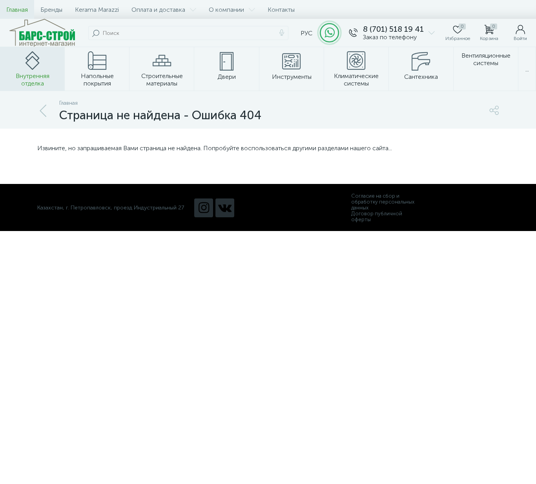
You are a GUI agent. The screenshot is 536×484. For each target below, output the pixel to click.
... (527, 69)
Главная (17, 9)
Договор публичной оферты (376, 216)
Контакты (281, 9)
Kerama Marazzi (97, 9)
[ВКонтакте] (224, 207)
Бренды (51, 9)
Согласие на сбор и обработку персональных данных (382, 202)
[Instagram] (203, 207)
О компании (226, 9)
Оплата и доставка (158, 9)
